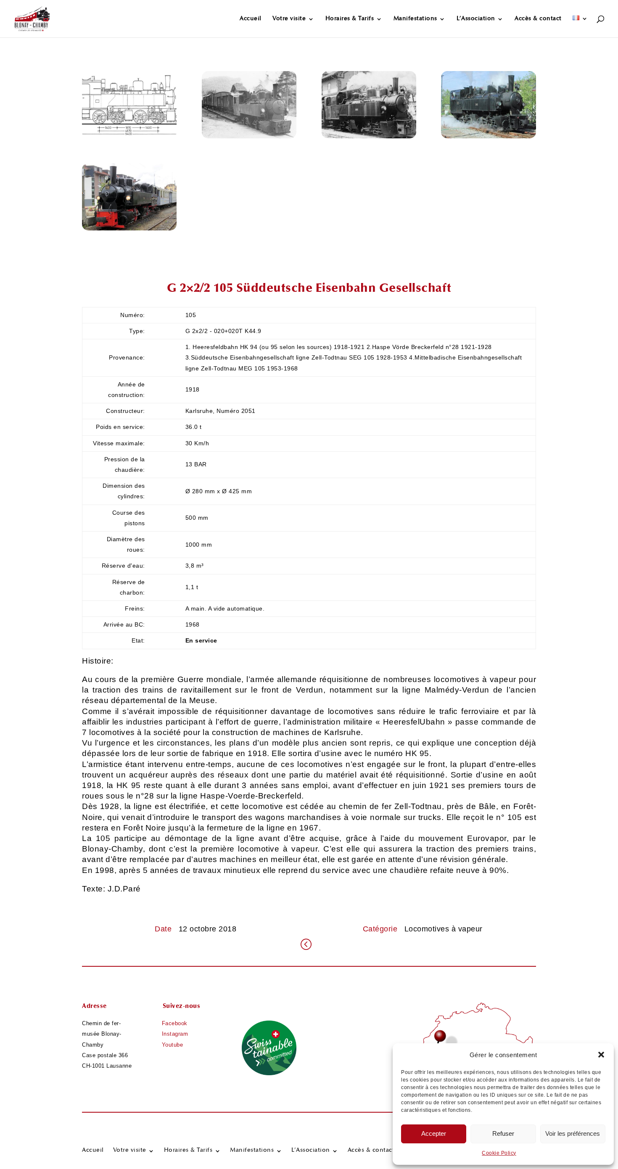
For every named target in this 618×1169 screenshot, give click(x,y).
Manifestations (415, 19)
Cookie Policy (499, 1153)
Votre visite (289, 19)
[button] (601, 1054)
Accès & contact (538, 19)
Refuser (503, 1133)
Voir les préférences (572, 1133)
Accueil (250, 19)
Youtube (172, 1045)
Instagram (175, 1034)
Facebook (175, 1023)
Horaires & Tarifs (349, 19)
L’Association (476, 19)
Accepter (433, 1133)
